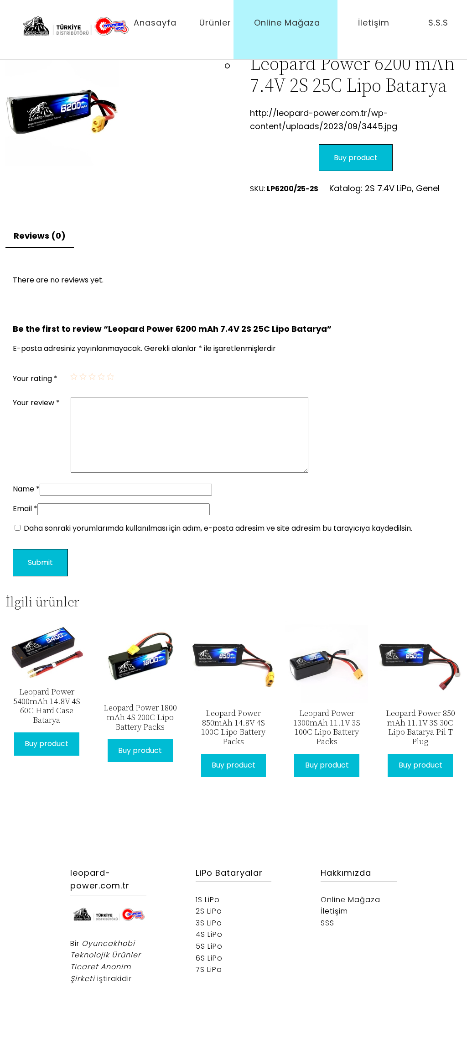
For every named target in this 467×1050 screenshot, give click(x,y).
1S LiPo (208, 899)
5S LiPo (209, 946)
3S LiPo (209, 923)
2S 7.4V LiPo (388, 188)
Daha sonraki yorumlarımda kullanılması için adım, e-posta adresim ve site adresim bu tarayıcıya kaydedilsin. (218, 528)
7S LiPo (209, 969)
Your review (36, 402)
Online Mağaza (287, 22)
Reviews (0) (40, 235)
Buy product (356, 157)
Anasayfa (155, 22)
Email (25, 508)
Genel (428, 188)
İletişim (373, 22)
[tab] (39, 236)
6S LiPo (209, 958)
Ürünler (215, 22)
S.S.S (438, 22)
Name (26, 489)
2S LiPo (209, 911)
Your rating (35, 378)
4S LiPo (209, 934)
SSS (327, 923)
